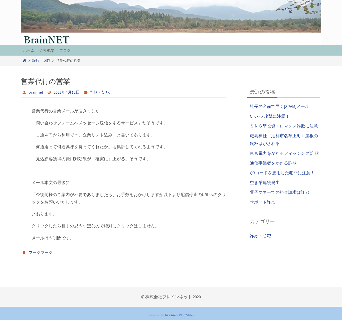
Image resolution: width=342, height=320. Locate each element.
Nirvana (170, 315)
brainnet (36, 92)
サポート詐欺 (262, 202)
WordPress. (186, 315)
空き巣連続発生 (265, 182)
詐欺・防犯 (41, 61)
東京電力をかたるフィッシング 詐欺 (284, 153)
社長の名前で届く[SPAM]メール (279, 106)
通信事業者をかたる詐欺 (273, 163)
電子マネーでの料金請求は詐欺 (279, 192)
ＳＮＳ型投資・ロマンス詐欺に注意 (284, 126)
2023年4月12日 (67, 92)
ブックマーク (41, 252)
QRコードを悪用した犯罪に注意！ (282, 173)
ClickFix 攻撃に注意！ (270, 116)
